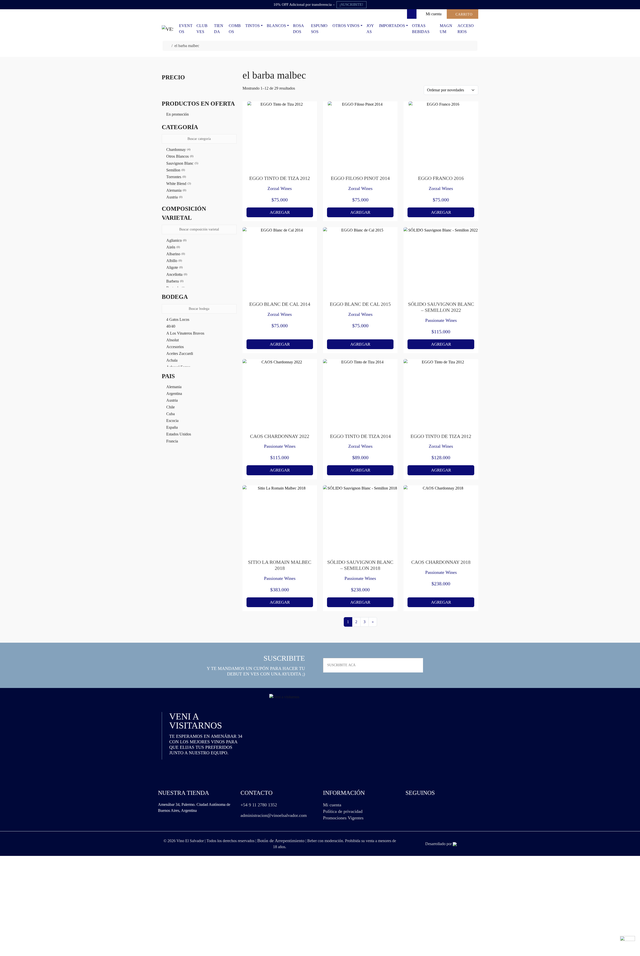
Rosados (298, 29)
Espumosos (319, 29)
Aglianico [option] (176, 240)
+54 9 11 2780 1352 (258, 804)
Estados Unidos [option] (178, 434)
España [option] (172, 427)
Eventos (185, 29)
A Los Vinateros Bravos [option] (185, 333)
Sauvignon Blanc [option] (181, 163)
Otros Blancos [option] (179, 156)
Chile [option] (170, 407)
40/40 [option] (170, 326)
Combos (235, 29)
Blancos (276, 26)
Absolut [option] (172, 340)
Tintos (252, 26)
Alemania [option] (175, 190)
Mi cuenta (332, 804)
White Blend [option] (178, 183)
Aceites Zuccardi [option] (179, 353)
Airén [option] (172, 247)
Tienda (218, 29)
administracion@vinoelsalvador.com (273, 815)
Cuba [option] (170, 414)
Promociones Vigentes (343, 817)
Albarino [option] (175, 254)
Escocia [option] (172, 420)
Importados (392, 26)
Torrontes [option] (175, 177)
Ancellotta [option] (176, 274)
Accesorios (466, 29)
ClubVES (202, 29)
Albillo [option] (173, 261)
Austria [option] (174, 197)
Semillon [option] (175, 170)
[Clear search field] (233, 139)
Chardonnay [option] (178, 149)
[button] (199, 127)
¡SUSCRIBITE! (351, 5)
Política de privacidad (342, 811)
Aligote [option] (174, 267)
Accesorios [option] (175, 347)
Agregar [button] (280, 212)
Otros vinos (346, 26)
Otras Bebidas (421, 29)
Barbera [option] (174, 281)
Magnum (446, 29)
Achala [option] (172, 360)
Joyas (370, 29)
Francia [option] (172, 441)
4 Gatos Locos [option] (177, 319)
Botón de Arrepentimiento (280, 840)
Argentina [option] (174, 393)
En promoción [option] (177, 114)
